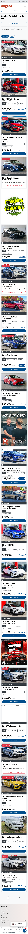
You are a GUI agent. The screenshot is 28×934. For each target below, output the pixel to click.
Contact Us (4, 910)
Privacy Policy (5, 920)
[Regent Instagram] (4, 1)
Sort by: (12, 29)
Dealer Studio (11, 932)
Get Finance (14, 74)
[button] (25, 6)
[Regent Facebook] (2, 1)
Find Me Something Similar (14, 185)
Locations (24, 1)
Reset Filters (5, 36)
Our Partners (5, 913)
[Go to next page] (23, 897)
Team (2, 915)
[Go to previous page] (5, 897)
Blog (2, 911)
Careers (3, 922)
